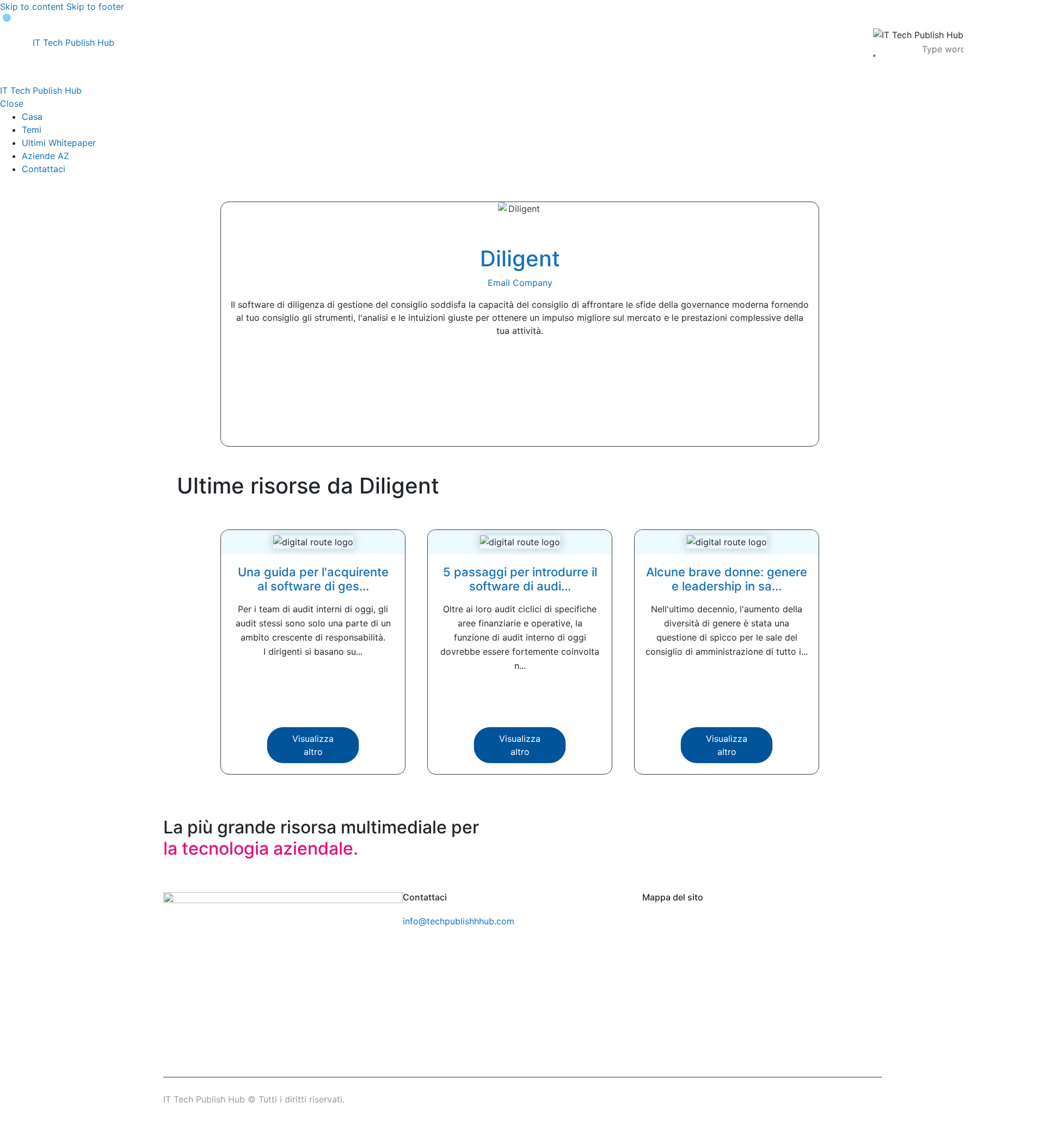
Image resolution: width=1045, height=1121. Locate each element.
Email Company (520, 282)
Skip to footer (95, 6)
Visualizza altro (313, 745)
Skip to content (32, 6)
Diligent (520, 258)
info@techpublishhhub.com (458, 921)
